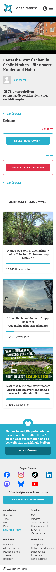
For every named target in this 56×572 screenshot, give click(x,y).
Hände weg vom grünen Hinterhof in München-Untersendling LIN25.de (28, 254)
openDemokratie (40, 522)
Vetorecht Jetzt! (39, 533)
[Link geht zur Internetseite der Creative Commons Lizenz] (5, 568)
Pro (48, 155)
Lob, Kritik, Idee (12, 529)
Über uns (8, 515)
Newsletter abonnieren (28, 499)
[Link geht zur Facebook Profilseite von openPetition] (7, 474)
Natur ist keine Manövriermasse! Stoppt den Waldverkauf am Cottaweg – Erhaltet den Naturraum (28, 389)
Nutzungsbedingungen (43, 548)
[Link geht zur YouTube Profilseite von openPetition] (35, 483)
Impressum (37, 555)
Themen (7, 555)
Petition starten (11, 551)
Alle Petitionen (11, 548)
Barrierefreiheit (39, 558)
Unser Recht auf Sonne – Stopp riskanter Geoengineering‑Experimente (28, 321)
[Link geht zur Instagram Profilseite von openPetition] (21, 474)
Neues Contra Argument (28, 167)
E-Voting (35, 529)
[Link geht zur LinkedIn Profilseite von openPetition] (49, 474)
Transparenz (38, 544)
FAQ (33, 515)
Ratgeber (8, 544)
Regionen (8, 558)
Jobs (6, 519)
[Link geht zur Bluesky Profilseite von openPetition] (21, 483)
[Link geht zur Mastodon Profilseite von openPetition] (7, 483)
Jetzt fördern (28, 450)
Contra (46, 128)
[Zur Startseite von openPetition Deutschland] (20, 8)
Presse (6, 526)
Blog (5, 522)
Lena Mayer (19, 80)
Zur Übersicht (14, 113)
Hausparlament (39, 526)
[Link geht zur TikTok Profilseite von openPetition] (35, 474)
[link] (51, 8)
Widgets (35, 519)
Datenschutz (38, 551)
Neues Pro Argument (28, 140)
